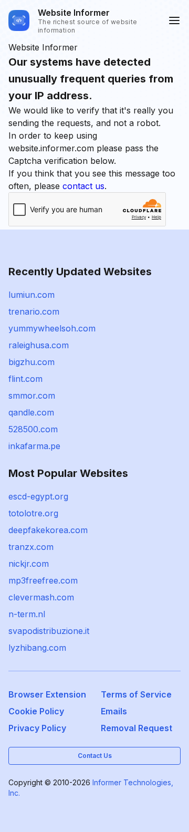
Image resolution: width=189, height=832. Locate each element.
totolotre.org (33, 513)
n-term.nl (26, 614)
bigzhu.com (31, 362)
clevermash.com (41, 597)
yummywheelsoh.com (52, 328)
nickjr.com (28, 563)
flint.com (25, 378)
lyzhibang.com (37, 647)
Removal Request (136, 728)
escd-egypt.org (38, 496)
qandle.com (31, 412)
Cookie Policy (36, 711)
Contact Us (95, 756)
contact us (83, 186)
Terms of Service (136, 694)
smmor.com (31, 395)
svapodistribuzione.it (48, 631)
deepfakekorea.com (48, 530)
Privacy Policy (37, 728)
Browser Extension (47, 694)
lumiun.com (31, 294)
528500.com (33, 429)
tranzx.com (31, 547)
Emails (114, 711)
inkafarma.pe (34, 446)
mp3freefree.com (43, 580)
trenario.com (33, 311)
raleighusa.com (38, 345)
